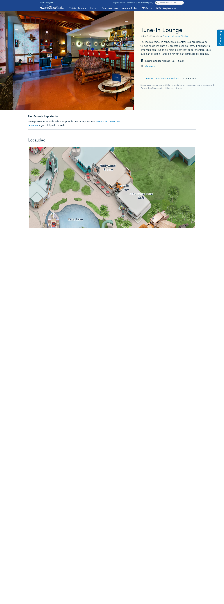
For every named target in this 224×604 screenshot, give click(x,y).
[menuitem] (139, 2)
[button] (146, 8)
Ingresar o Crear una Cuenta (123, 3)
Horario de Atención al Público (163, 78)
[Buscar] (157, 2)
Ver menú (150, 66)
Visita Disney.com (46, 3)
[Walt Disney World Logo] (52, 7)
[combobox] (170, 2)
